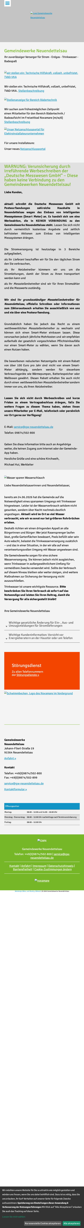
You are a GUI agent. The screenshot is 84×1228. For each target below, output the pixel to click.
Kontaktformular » (15, 789)
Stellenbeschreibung (31, 91)
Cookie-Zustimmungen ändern (53, 869)
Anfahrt (26, 866)
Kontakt (14, 866)
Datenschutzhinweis (60, 866)
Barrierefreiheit (22, 869)
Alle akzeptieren (72, 1223)
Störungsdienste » (28, 675)
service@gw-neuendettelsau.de (33, 427)
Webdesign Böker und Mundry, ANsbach (28, 891)
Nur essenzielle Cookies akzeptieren (43, 1223)
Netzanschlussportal (32, 149)
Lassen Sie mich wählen (13, 1216)
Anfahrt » (10, 758)
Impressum (39, 866)
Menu (7, 3)
